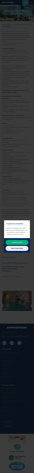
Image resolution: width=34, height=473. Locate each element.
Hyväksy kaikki (17, 242)
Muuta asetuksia (17, 248)
